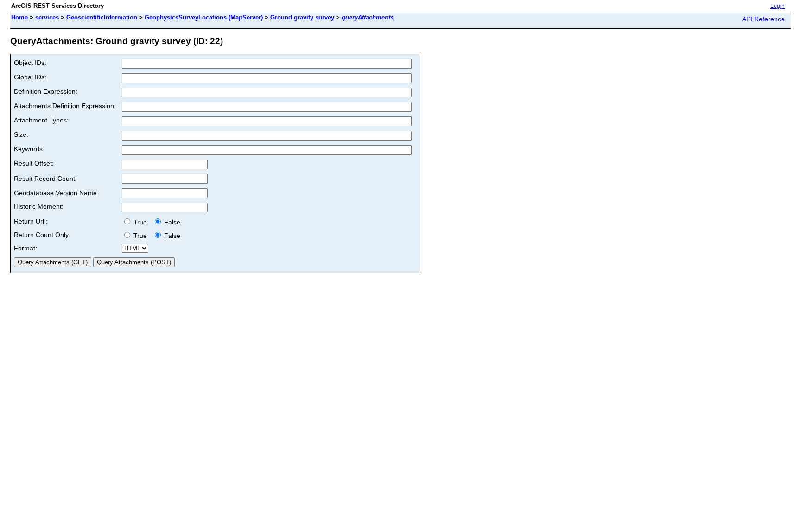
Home (19, 17)
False (171, 222)
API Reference (763, 19)
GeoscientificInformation (101, 17)
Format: (25, 248)
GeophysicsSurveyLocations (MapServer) (204, 17)
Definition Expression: (45, 91)
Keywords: (29, 149)
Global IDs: (30, 77)
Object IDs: (30, 62)
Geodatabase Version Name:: (57, 193)
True (141, 222)
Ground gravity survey (302, 17)
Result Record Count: (45, 178)
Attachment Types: (41, 120)
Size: (21, 134)
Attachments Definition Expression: (65, 105)
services (47, 17)
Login (777, 6)
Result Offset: (34, 163)
